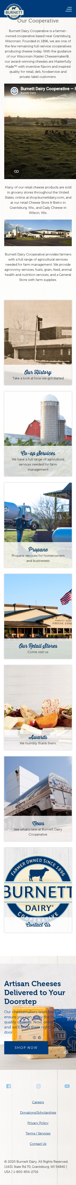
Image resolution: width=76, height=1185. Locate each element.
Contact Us (38, 1144)
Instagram (38, 1086)
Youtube (67, 1086)
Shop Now (26, 1048)
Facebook (8, 1086)
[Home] (14, 15)
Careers (38, 1102)
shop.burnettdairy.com (47, 197)
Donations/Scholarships (38, 1113)
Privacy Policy (38, 1123)
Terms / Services (38, 1133)
